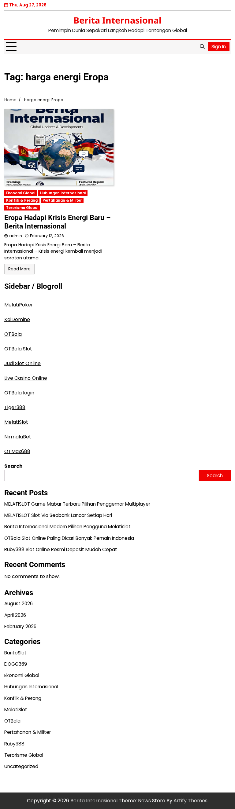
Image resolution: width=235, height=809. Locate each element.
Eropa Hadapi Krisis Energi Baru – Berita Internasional (57, 221)
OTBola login (19, 392)
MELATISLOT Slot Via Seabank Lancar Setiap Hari (58, 515)
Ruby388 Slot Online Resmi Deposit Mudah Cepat (60, 549)
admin (15, 235)
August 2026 (18, 603)
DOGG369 (15, 664)
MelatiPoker (18, 304)
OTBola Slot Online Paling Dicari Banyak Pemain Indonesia (69, 538)
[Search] (202, 46)
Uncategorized (21, 766)
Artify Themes (190, 800)
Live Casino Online (25, 378)
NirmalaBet (17, 436)
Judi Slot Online (22, 363)
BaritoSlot (15, 653)
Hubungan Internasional (63, 193)
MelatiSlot (16, 422)
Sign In (218, 46)
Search (13, 466)
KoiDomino (17, 319)
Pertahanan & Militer (62, 200)
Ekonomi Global (20, 193)
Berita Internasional (117, 20)
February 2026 (20, 626)
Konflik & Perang (22, 200)
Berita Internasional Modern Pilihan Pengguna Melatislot (67, 526)
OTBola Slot (18, 348)
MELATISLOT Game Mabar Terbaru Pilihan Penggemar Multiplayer (77, 504)
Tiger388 (14, 407)
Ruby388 (14, 744)
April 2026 (15, 615)
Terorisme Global (22, 207)
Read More (19, 269)
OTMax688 (17, 451)
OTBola (13, 334)
